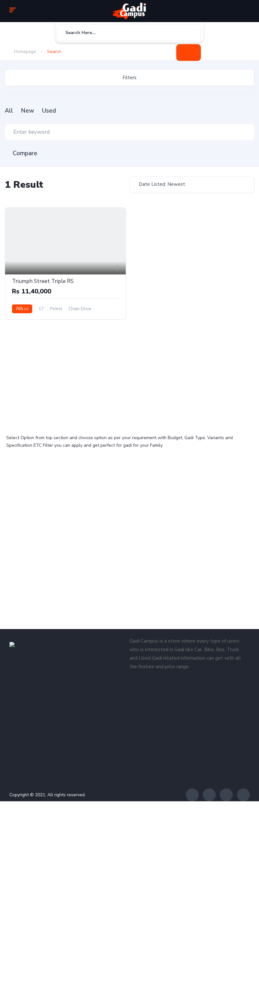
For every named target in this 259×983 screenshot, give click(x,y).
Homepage (25, 52)
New (27, 111)
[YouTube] (243, 794)
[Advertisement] (66, 377)
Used (49, 111)
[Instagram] (226, 794)
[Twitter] (209, 794)
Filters (129, 77)
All (9, 111)
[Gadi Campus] (129, 11)
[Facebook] (192, 794)
